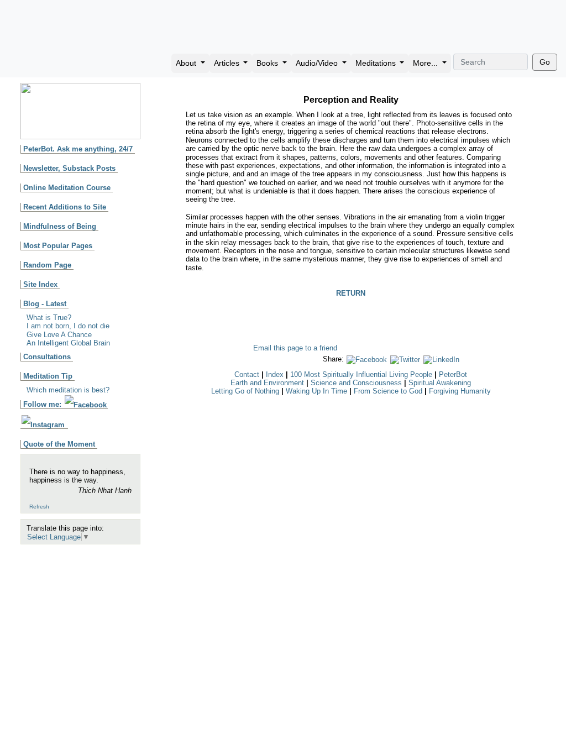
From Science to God (388, 391)
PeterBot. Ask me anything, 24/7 (78, 149)
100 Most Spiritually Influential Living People (361, 374)
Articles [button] (228, 63)
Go (544, 61)
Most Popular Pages (57, 246)
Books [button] (268, 63)
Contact (246, 374)
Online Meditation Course (67, 187)
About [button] (187, 63)
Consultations (47, 357)
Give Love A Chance (59, 335)
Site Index (40, 284)
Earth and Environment (267, 383)
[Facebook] (366, 359)
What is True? (49, 317)
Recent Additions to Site (64, 207)
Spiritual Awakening (439, 383)
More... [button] (426, 63)
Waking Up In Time (316, 391)
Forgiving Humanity (460, 391)
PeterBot (453, 374)
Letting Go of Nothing (245, 391)
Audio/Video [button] (318, 63)
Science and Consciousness (356, 383)
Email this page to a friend (295, 348)
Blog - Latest (44, 304)
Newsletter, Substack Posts (69, 168)
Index (275, 374)
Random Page (47, 265)
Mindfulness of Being (59, 226)
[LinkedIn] (441, 359)
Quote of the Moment (59, 444)
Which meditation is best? (68, 390)
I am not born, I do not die (68, 326)
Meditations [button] (376, 63)
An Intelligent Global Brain (68, 343)
